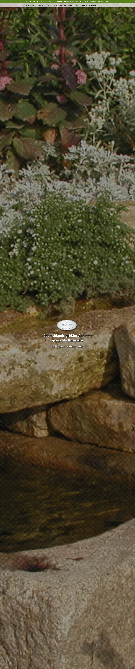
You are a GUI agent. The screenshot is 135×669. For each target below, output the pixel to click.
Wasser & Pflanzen (81, 5)
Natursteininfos (74, 1)
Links (98, 1)
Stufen (55, 5)
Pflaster (40, 5)
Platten (48, 5)
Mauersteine (30, 5)
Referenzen (93, 1)
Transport (66, 1)
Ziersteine (62, 5)
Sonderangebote (32, 9)
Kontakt (107, 1)
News (81, 1)
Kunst (70, 5)
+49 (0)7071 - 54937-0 (47, 1)
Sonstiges (92, 5)
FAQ (102, 1)
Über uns (86, 1)
